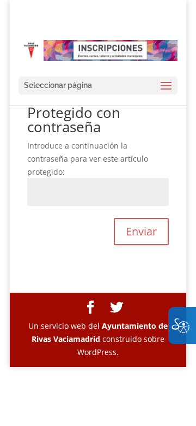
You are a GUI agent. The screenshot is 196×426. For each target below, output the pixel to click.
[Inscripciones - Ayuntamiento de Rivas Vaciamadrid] (98, 49)
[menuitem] (90, 308)
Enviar (141, 231)
